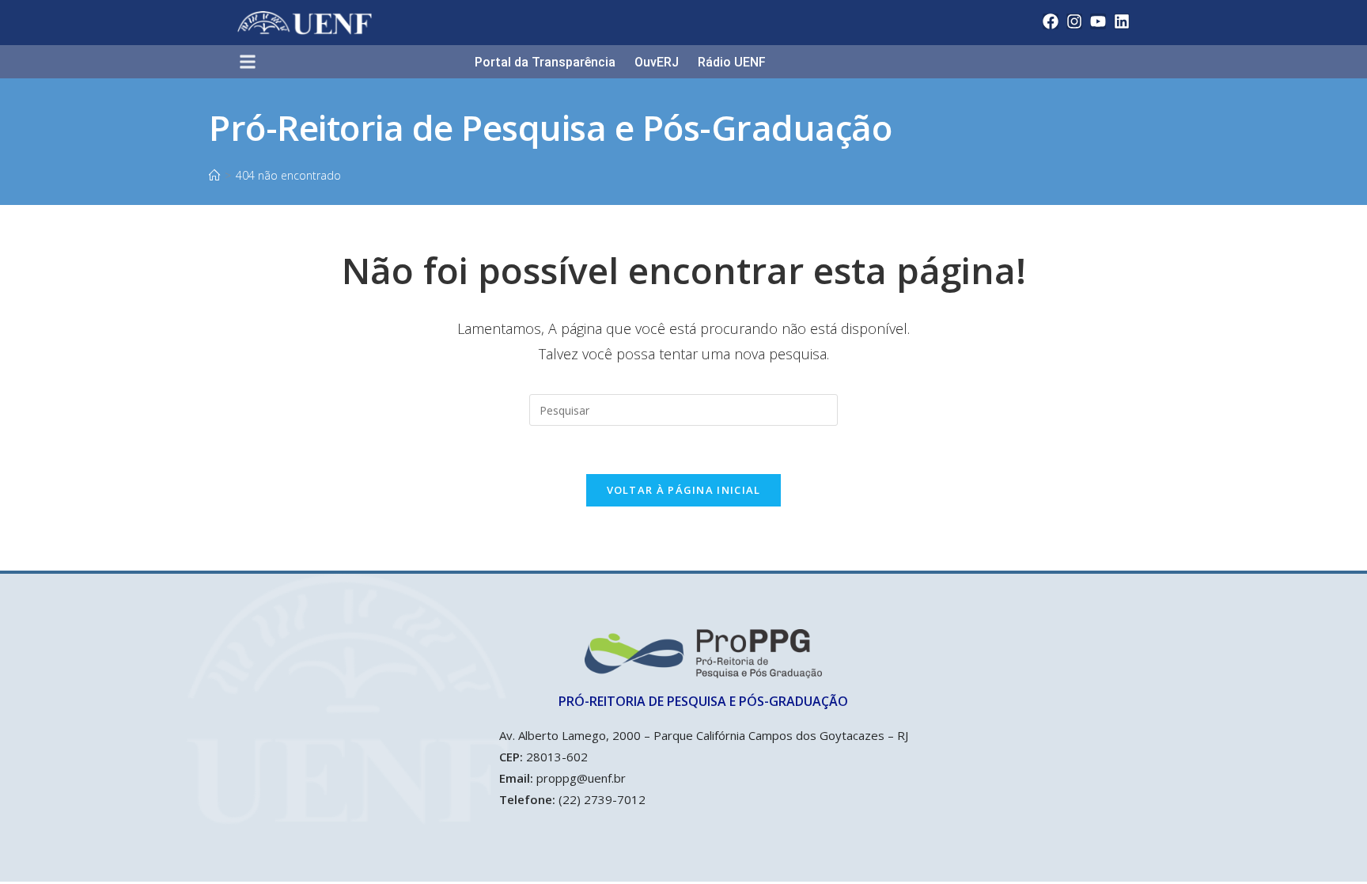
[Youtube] (1098, 21)
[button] (254, 62)
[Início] (214, 175)
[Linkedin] (1122, 21)
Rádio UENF (732, 62)
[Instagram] (1074, 21)
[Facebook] (1050, 21)
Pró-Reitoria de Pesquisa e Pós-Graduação (550, 127)
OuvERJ (656, 62)
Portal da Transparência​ (545, 62)
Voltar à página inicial (684, 490)
